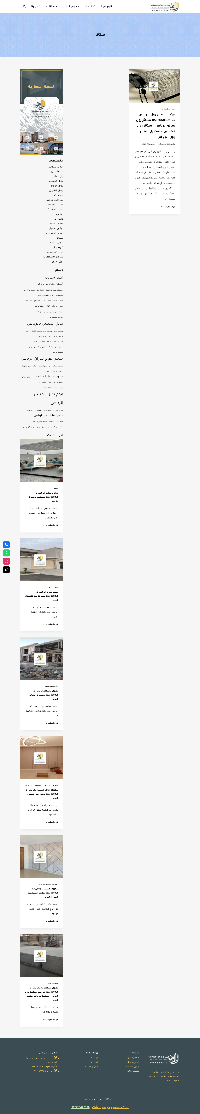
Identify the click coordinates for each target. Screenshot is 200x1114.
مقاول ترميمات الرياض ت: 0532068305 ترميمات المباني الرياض (43, 695)
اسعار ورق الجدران (56, 295)
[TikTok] (6, 569)
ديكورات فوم (56, 224)
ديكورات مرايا (55, 228)
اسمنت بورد (56, 171)
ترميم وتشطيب (132, 1062)
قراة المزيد (168, 207)
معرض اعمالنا (70, 6)
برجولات (58, 195)
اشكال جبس (28, 301)
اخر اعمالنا (90, 6)
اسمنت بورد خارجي (43, 295)
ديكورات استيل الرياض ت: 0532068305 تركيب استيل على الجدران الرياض (42, 893)
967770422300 (80, 1107)
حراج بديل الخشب (45, 366)
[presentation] (154, 86)
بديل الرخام (57, 186)
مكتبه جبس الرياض (57, 427)
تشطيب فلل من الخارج (55, 347)
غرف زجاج (58, 247)
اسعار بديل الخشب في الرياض (33, 290)
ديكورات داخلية (133, 1067)
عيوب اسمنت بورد (45, 383)
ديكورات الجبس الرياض (55, 371)
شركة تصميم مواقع (115, 1107)
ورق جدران (57, 262)
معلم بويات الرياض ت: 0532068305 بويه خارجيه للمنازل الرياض (41, 596)
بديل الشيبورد (55, 190)
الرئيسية (106, 6)
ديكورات (171, 109)
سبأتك (96, 1107)
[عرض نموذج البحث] (23, 6)
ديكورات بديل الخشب (49, 376)
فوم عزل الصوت (57, 410)
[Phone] (6, 544)
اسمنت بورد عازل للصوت (55, 301)
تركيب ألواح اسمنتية (45, 336)
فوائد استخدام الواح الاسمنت (53, 388)
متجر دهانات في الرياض (48, 415)
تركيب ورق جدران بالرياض (54, 342)
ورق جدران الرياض (43, 427)
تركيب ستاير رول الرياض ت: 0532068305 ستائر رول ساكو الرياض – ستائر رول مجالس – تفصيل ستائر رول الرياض (155, 126)
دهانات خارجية (55, 205)
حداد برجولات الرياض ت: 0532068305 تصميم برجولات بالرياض (43, 497)
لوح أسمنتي (29, 410)
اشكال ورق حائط (57, 306)
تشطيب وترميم (54, 200)
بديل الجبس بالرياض (45, 324)
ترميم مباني (163, 144)
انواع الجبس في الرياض (55, 312)
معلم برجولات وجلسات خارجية (53, 422)
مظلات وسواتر (55, 252)
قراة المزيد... (50, 525)
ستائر (164, 109)
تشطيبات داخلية (39, 342)
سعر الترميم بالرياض (28, 377)
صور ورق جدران (57, 383)
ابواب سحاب (56, 167)
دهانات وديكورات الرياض (29, 366)
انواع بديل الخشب (40, 312)
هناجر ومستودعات (53, 257)
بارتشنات (58, 176)
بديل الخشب (56, 181)
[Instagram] (6, 561)
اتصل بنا (36, 6)
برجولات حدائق (58, 331)
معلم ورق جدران (36, 422)
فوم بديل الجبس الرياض (48, 398)
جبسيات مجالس (57, 366)
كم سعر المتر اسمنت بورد (42, 410)
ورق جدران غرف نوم (28, 427)
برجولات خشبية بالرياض (34, 331)
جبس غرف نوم (58, 352)
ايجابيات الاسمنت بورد (56, 317)
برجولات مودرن (58, 336)
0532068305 (37, 1067)
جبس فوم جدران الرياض (42, 359)
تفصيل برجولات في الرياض (37, 347)
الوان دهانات (43, 306)
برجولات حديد (47, 331)
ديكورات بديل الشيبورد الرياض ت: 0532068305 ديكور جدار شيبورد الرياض (41, 794)
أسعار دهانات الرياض (50, 284)
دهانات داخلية (55, 209)
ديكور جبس (57, 214)
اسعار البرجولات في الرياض (54, 290)
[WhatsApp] (6, 552)
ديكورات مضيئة (54, 233)
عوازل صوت (56, 243)
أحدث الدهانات (54, 278)
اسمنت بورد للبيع (39, 301)
